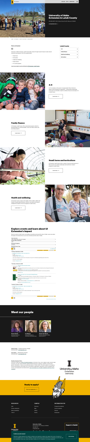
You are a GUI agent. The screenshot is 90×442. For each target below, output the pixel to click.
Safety (35, 410)
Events (35, 412)
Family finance (64, 51)
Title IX (12, 412)
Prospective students (59, 406)
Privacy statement (15, 408)
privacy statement (51, 439)
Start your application (31, 389)
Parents (56, 410)
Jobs (12, 406)
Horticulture (63, 57)
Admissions (71, 1)
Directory (36, 406)
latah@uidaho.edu (53, 23)
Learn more (55, 96)
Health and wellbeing (65, 54)
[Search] (15, 1)
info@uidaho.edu (36, 428)
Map (35, 408)
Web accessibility (15, 410)
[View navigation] (77, 1)
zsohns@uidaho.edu (22, 354)
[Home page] (12, 2)
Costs (67, 1)
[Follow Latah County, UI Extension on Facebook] (12, 49)
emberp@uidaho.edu (22, 349)
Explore (63, 1)
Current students (58, 408)
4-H (62, 48)
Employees (56, 412)
